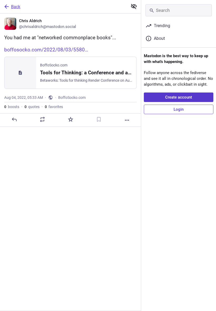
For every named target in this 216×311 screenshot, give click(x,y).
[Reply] (14, 119)
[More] (127, 120)
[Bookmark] (99, 119)
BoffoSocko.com (72, 97)
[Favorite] (70, 119)
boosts (11, 107)
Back (15, 6)
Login (179, 109)
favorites (54, 107)
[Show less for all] (134, 6)
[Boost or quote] (42, 119)
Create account (178, 97)
